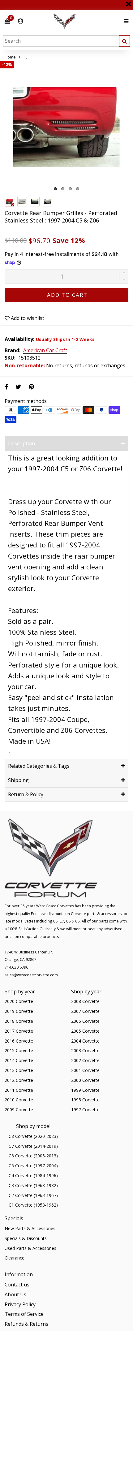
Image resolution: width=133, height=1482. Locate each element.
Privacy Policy (20, 1304)
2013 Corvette (19, 1070)
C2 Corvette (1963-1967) (33, 1195)
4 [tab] (77, 188)
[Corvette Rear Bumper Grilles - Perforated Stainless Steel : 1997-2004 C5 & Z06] (66, 127)
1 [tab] (55, 188)
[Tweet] (18, 386)
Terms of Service (24, 1314)
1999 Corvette (85, 1090)
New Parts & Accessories (30, 1228)
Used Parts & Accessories (30, 1248)
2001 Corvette (85, 1070)
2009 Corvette (19, 1110)
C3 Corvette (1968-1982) (33, 1185)
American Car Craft (45, 351)
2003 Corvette (85, 1050)
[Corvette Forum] (87, 21)
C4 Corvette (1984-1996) (33, 1175)
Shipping (18, 780)
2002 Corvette (85, 1060)
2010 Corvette (19, 1100)
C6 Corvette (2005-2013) (33, 1156)
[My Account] (20, 21)
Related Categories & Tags (39, 766)
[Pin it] (31, 386)
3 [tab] (70, 188)
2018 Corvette (19, 1021)
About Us (15, 1294)
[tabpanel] (66, 127)
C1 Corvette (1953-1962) (33, 1205)
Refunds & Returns (26, 1323)
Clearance (14, 1258)
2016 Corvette (19, 1041)
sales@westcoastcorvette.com (31, 975)
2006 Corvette (85, 1021)
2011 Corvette (19, 1090)
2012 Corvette (19, 1080)
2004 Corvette (85, 1041)
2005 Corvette (85, 1031)
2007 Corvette (85, 1011)
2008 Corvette (85, 1001)
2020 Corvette (19, 1001)
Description (21, 443)
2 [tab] (62, 188)
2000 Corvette (85, 1080)
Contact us (17, 1284)
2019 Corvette (19, 1011)
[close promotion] (128, 1)
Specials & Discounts (26, 1238)
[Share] (6, 386)
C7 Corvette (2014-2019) (33, 1146)
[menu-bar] (124, 21)
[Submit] (124, 41)
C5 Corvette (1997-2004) (33, 1166)
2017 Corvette (19, 1031)
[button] (123, 280)
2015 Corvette (19, 1050)
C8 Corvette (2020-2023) (33, 1136)
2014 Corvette (19, 1060)
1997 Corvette (85, 1110)
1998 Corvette (85, 1100)
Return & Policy (25, 794)
